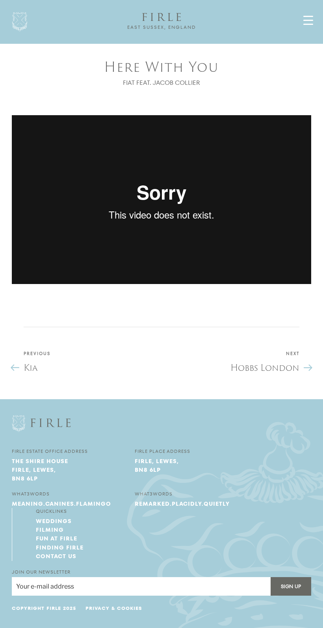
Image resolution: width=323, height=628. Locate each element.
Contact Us (56, 556)
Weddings (54, 521)
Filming (50, 530)
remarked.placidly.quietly (182, 504)
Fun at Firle (56, 538)
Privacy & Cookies (113, 608)
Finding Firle (60, 547)
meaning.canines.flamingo (61, 504)
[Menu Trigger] (308, 20)
